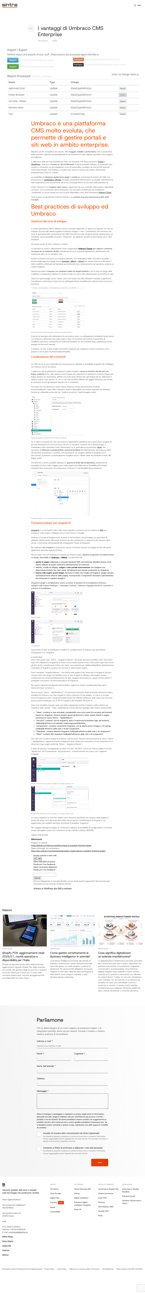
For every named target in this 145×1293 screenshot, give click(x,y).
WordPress (35, 164)
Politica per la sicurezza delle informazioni (84, 1269)
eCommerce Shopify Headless (130, 1190)
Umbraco (55, 557)
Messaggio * (42, 1091)
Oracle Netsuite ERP (82, 1189)
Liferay (77, 1193)
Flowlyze (5, 1250)
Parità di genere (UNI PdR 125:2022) (129, 1269)
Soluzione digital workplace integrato (82, 1203)
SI (35, 858)
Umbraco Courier (85, 248)
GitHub (64, 557)
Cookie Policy (61, 1269)
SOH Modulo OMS (105, 1207)
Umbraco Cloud (104, 192)
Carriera (56, 1202)
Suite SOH (102, 1198)
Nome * (40, 1053)
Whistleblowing (107, 1269)
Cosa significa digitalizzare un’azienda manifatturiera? (114, 954)
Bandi (52, 1207)
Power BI (77, 1209)
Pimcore (101, 1202)
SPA (101, 530)
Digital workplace (81, 1198)
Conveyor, (66, 261)
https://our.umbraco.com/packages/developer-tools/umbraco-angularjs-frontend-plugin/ (68, 851)
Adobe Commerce (105, 1193)
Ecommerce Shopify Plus (108, 1189)
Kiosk (100, 1215)
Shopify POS (103, 1211)
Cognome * (79, 1053)
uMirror (73, 261)
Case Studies (55, 1193)
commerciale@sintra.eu (18, 1232)
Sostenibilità (55, 1211)
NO (39, 858)
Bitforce (5, 1255)
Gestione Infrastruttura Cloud (131, 1201)
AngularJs (35, 530)
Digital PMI (6, 1245)
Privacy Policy (49, 1269)
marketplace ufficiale (52, 180)
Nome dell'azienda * (46, 1066)
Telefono (41, 1078)
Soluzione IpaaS (128, 1196)
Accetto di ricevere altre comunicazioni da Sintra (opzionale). (75, 1137)
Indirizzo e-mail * (45, 1041)
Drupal (100, 161)
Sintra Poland (7, 1241)
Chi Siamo (54, 1189)
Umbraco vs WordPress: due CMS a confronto (52, 888)
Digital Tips (30, 28)
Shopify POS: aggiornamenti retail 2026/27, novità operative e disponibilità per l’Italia (23, 956)
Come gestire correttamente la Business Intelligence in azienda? (70, 954)
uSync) (81, 261)
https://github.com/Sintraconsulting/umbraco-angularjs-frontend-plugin (61, 845)
